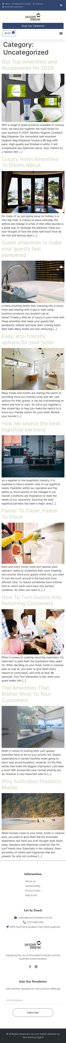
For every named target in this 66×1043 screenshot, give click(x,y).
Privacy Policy (33, 890)
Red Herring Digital (33, 1037)
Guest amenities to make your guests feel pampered (32, 248)
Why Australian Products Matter (31, 784)
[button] (61, 5)
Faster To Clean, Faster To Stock (30, 514)
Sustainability (32, 886)
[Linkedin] (36, 966)
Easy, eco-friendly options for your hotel (28, 339)
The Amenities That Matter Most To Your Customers (26, 694)
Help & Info (31, 895)
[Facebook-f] (30, 966)
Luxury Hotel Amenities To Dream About (30, 162)
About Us (30, 881)
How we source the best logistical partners (31, 426)
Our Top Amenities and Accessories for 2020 (29, 65)
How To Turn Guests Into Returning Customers (31, 600)
